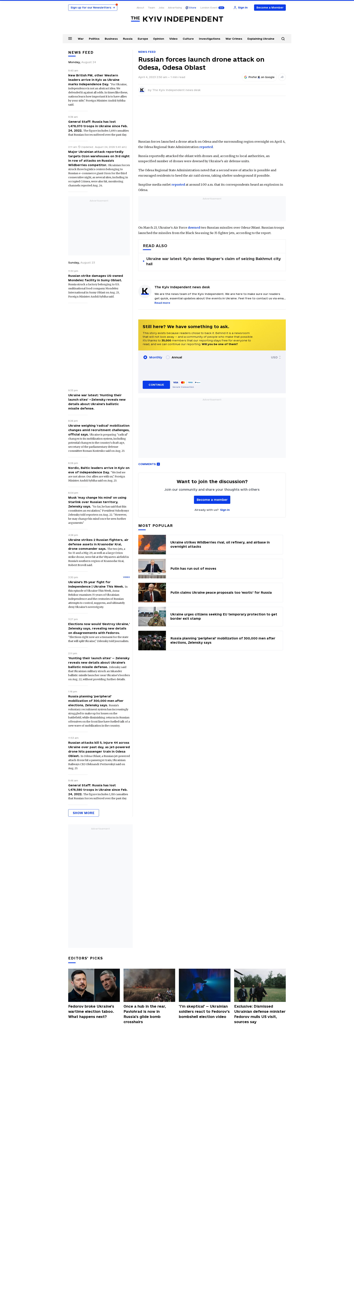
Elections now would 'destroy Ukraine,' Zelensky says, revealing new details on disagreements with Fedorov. (99, 628)
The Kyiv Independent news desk (176, 90)
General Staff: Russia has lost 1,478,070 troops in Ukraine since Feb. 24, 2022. (98, 126)
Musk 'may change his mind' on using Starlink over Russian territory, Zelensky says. (97, 502)
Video (173, 38)
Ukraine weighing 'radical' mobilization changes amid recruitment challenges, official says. (99, 430)
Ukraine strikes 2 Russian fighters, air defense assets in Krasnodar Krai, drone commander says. (98, 544)
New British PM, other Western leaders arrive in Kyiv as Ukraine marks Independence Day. (93, 80)
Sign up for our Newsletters (93, 7)
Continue (156, 384)
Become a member (212, 499)
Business (111, 38)
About (140, 7)
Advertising (175, 7)
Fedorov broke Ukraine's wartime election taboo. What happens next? (91, 1011)
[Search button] (283, 39)
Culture (188, 38)
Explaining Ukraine (260, 38)
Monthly (155, 357)
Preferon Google (262, 77)
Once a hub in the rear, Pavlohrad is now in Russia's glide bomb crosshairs (145, 1014)
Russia (128, 38)
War (81, 38)
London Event (209, 7)
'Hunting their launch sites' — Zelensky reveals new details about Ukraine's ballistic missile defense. (98, 662)
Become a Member (270, 7)
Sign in (225, 509)
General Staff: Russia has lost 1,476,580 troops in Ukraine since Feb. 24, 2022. (98, 790)
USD (274, 357)
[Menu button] (70, 38)
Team (151, 7)
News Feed (147, 51)
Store (192, 7)
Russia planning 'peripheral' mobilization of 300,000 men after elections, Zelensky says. (96, 701)
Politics (94, 38)
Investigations (209, 38)
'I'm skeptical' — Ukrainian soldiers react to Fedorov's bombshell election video (204, 1011)
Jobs (161, 7)
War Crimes (233, 38)
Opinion (158, 38)
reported (206, 147)
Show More (83, 813)
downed (194, 227)
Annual (177, 357)
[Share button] (282, 77)
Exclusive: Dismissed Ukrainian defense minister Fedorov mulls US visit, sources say (260, 1014)
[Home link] (177, 19)
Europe (143, 38)
